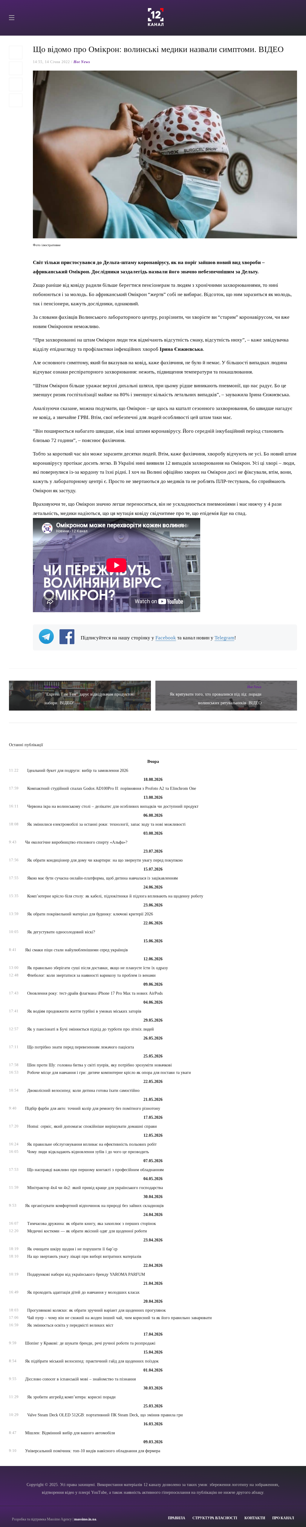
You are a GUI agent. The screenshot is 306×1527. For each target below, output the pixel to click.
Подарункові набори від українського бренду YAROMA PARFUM (86, 1274)
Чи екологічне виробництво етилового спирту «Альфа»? (76, 842)
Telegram (224, 638)
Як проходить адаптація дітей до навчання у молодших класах (83, 1292)
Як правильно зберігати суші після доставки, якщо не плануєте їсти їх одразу (97, 968)
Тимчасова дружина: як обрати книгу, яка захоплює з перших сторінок (91, 1223)
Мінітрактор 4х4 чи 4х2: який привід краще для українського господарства (95, 1187)
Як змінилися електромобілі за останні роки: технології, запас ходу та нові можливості (106, 824)
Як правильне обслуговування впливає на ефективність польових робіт (92, 1144)
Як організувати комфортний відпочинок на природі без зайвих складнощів (94, 1205)
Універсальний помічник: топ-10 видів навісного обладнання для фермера (92, 1451)
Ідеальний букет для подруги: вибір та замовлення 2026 (77, 770)
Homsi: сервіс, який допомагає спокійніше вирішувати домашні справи (92, 1126)
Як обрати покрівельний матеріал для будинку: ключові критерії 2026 (90, 914)
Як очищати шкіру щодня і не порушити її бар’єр (72, 1249)
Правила (176, 1518)
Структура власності (214, 1518)
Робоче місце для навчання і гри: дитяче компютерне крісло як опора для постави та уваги (109, 1072)
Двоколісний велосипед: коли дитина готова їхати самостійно (83, 1090)
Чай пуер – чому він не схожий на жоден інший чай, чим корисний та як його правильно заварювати (119, 1318)
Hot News (82, 62)
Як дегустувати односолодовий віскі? (61, 932)
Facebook (165, 638)
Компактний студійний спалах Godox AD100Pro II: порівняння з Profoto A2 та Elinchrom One (111, 788)
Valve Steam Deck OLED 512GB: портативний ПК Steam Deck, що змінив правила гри (105, 1415)
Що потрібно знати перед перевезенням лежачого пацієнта (80, 1047)
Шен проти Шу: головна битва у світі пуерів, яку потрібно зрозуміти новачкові (99, 1065)
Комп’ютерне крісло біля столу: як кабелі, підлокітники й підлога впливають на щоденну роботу (115, 896)
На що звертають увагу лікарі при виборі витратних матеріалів (84, 1256)
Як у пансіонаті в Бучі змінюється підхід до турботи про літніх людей (90, 1029)
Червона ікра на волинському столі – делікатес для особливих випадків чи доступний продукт (112, 806)
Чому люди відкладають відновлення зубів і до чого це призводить (88, 1152)
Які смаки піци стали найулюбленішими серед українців (76, 950)
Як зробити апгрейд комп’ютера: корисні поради (71, 1397)
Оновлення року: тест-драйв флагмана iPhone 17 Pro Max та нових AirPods (95, 993)
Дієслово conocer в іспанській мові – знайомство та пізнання (80, 1379)
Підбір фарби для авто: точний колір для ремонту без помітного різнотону (92, 1108)
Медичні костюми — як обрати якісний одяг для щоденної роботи (87, 1231)
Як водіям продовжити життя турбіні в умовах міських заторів (84, 1011)
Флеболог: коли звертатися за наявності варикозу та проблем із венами (91, 975)
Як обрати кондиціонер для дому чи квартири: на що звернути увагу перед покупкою (105, 860)
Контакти (254, 1518)
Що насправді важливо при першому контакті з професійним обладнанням (95, 1170)
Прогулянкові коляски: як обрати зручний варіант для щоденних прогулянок (96, 1310)
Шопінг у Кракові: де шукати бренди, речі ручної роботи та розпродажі (90, 1343)
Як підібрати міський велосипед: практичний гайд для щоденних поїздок (92, 1361)
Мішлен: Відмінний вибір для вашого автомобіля (70, 1433)
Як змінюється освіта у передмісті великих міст (70, 1325)
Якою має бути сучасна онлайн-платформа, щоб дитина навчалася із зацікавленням (102, 878)
